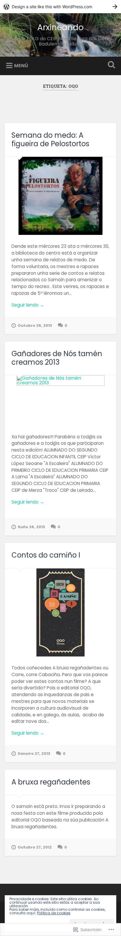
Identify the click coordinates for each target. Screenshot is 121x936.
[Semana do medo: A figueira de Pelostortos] (60, 196)
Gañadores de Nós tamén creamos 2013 (56, 358)
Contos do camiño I (45, 555)
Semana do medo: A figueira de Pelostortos (50, 139)
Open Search (110, 65)
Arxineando (60, 27)
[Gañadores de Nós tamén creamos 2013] (60, 400)
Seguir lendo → (27, 305)
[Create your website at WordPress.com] (60, 6)
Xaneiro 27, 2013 (34, 753)
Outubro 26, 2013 (35, 325)
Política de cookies (53, 912)
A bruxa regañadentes (50, 782)
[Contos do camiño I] (60, 612)
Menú (21, 65)
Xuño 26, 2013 (31, 526)
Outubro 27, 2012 (35, 847)
